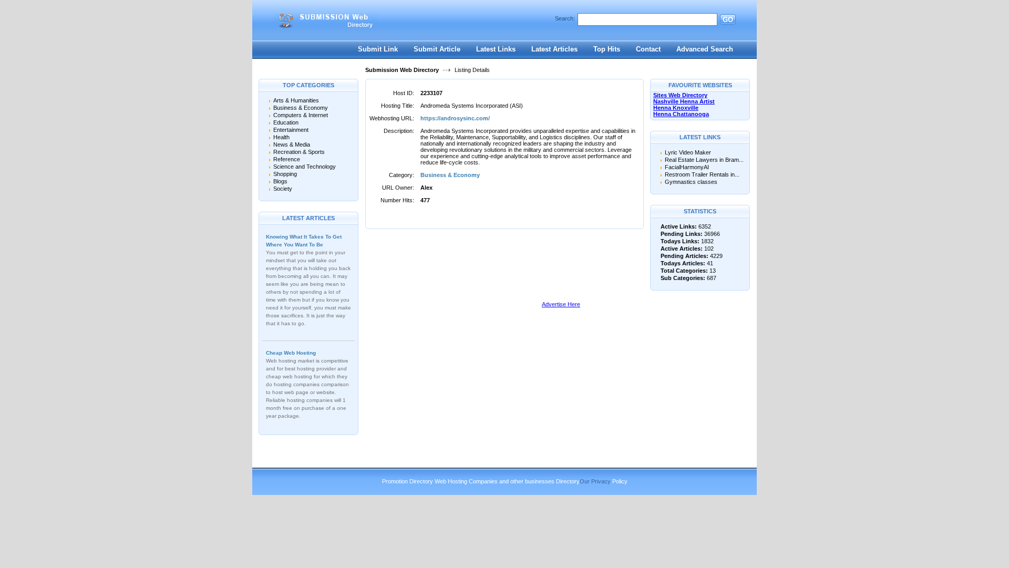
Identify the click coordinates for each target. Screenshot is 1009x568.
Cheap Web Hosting (291, 353)
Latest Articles (554, 49)
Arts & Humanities (296, 100)
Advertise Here (561, 304)
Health (281, 137)
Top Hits (606, 49)
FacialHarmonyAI (687, 167)
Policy (619, 481)
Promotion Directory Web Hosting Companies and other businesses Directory (481, 481)
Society (282, 188)
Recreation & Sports (299, 152)
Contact (648, 49)
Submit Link (378, 49)
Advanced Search (704, 49)
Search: (565, 18)
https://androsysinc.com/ (455, 118)
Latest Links (496, 49)
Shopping (285, 174)
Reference (286, 159)
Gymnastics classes (691, 182)
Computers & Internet (300, 115)
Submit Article (437, 49)
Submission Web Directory (402, 70)
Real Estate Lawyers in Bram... (704, 160)
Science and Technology (304, 166)
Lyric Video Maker (688, 152)
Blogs (280, 181)
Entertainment (290, 130)
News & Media (291, 144)
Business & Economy (300, 108)
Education (285, 122)
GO (728, 20)
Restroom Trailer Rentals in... (702, 174)
